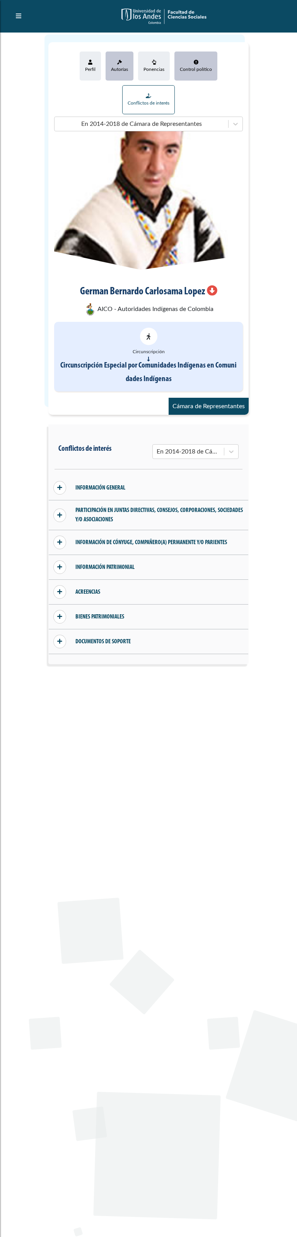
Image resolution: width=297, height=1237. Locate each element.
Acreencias (87, 592)
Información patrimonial (105, 567)
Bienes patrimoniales (99, 617)
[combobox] (59, 124)
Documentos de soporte (103, 642)
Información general (100, 488)
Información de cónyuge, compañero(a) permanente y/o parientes (151, 542)
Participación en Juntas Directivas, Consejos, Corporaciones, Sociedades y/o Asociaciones (159, 515)
